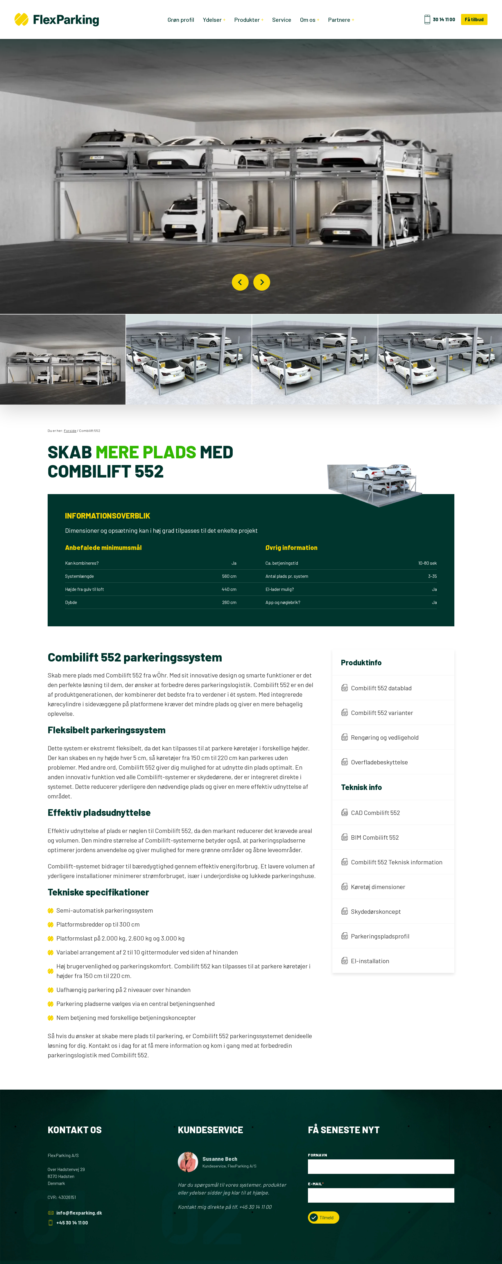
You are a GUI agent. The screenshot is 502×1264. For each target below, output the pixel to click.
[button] (63, 359)
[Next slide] (261, 282)
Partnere (339, 19)
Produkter (247, 19)
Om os (307, 19)
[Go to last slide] (240, 282)
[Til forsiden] (57, 19)
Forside (70, 430)
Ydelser (212, 19)
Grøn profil (181, 19)
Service (281, 19)
